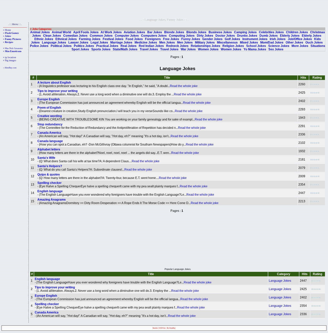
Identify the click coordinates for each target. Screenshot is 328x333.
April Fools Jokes (86, 32)
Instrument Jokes (254, 39)
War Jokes (188, 49)
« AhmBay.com (10, 67)
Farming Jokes (89, 39)
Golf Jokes (232, 39)
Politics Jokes (84, 45)
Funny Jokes (190, 39)
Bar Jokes (154, 32)
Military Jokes (205, 42)
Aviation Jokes (134, 32)
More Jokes (300, 45)
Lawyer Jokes (78, 42)
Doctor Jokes (225, 35)
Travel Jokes (149, 49)
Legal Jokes (99, 42)
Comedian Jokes (75, 35)
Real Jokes (128, 45)
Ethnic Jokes (43, 39)
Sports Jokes (100, 49)
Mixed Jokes (249, 42)
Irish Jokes (277, 39)
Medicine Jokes (146, 42)
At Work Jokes (111, 32)
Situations (318, 45)
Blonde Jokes (174, 32)
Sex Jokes (275, 49)
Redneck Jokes (177, 45)
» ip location (9, 57)
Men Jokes (167, 42)
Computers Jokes (154, 35)
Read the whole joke (184, 86)
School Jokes (256, 45)
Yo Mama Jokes (255, 49)
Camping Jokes (245, 32)
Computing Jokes (182, 35)
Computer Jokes (127, 35)
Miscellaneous (227, 42)
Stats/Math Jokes (125, 49)
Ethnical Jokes (66, 39)
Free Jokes (171, 39)
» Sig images (9, 60)
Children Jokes (297, 32)
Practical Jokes (107, 45)
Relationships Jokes (205, 45)
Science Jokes (278, 45)
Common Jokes (101, 35)
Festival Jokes (113, 39)
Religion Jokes (233, 45)
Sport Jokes (80, 49)
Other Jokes (294, 42)
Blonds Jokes (196, 32)
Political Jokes (61, 45)
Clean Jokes (52, 35)
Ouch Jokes (314, 42)
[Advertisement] (164, 8)
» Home (7, 29)
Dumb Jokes (268, 35)
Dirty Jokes (205, 35)
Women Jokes (208, 49)
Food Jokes (134, 39)
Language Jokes (54, 42)
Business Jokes (220, 32)
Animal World (61, 32)
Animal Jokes (40, 32)
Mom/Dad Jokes (271, 42)
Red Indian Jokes (151, 45)
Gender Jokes (212, 39)
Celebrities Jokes (271, 32)
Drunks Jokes (247, 35)
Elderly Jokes (290, 35)
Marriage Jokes (121, 42)
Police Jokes (39, 45)
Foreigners (153, 39)
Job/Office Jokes (300, 39)
